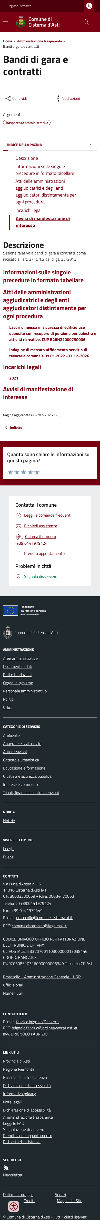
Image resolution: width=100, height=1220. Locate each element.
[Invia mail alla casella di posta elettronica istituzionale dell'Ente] (44, 917)
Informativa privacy (19, 1094)
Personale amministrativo (25, 691)
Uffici (7, 707)
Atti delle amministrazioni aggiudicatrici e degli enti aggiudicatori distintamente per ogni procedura (44, 304)
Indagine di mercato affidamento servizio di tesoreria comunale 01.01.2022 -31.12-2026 (49, 353)
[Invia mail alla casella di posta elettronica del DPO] (37, 1022)
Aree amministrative (20, 658)
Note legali (12, 1102)
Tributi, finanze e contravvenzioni (31, 792)
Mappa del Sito (69, 1201)
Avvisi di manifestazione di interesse (38, 393)
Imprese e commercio (21, 784)
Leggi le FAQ (13, 1123)
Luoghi (8, 849)
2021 (13, 378)
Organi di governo (18, 683)
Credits (29, 1201)
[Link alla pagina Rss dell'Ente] (6, 1168)
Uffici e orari (13, 985)
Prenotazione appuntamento (27, 1135)
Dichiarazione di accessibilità (27, 1085)
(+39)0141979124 (35, 903)
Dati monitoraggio (18, 1194)
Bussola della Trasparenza (25, 1077)
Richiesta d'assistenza (22, 1142)
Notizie (9, 821)
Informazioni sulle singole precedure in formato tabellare (43, 276)
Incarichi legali (22, 367)
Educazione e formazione (24, 768)
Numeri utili (13, 993)
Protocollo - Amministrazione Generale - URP (42, 977)
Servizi (60, 1194)
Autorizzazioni (15, 752)
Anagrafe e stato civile (22, 743)
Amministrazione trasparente (39, 41)
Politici (8, 699)
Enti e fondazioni (17, 675)
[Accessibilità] (13, 1206)
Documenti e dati (17, 666)
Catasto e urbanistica (21, 760)
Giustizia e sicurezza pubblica (27, 776)
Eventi (8, 857)
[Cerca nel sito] (84, 22)
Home (7, 41)
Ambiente (11, 735)
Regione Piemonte (19, 6)
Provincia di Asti (16, 1061)
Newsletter (12, 1175)
